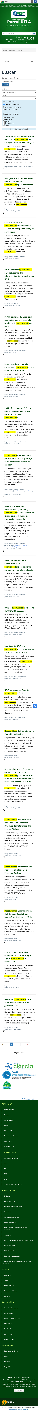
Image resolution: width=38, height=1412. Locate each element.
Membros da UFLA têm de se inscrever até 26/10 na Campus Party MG (19, 649)
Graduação (15, 547)
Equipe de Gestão (20, 40)
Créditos (7, 1362)
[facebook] (16, 37)
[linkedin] (25, 37)
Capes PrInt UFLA (9, 1201)
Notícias (6, 1115)
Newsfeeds (9, 123)
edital (16, 491)
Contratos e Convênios (11, 1217)
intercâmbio (28, 491)
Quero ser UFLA (9, 1286)
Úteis (5, 1356)
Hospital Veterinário (10, 1222)
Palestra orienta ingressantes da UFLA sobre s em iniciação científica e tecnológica (19, 139)
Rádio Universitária (10, 1251)
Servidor (7, 1280)
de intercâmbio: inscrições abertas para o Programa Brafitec (18, 870)
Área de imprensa (25, 42)
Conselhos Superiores (11, 1308)
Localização (8, 1329)
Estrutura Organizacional (12, 1318)
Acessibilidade (10, 5)
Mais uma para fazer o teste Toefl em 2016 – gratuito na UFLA (17, 1002)
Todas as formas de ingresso (13, 1184)
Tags (7, 125)
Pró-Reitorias (8, 1131)
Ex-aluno (7, 1296)
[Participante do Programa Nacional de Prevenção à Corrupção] (7, 1085)
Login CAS (7, 1367)
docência (21, 491)
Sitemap (30, 5)
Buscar (5, 85)
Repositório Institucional (12, 1256)
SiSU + (6, 1169)
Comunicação (8, 1120)
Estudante (7, 1275)
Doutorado (7, 547)
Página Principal (9, 1110)
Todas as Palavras (12, 105)
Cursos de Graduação (11, 1158)
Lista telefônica (19, 1390)
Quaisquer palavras (13, 107)
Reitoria (6, 1125)
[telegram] (30, 37)
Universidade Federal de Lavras (18, 1409)
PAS (5, 1174)
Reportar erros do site (11, 1351)
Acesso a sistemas (10, 1146)
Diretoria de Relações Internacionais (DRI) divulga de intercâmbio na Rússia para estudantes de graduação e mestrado (19, 512)
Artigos (8, 121)
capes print (7, 493)
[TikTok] (28, 37)
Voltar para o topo (29, 1099)
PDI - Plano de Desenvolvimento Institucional (18, 1240)
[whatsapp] (22, 37)
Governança (8, 1141)
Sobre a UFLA (9, 40)
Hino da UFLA (8, 1334)
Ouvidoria (7, 1235)
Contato (15, 42)
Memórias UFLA (9, 1339)
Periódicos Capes (9, 1245)
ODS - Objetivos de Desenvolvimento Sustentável (15, 1229)
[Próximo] (22, 1044)
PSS (5, 1179)
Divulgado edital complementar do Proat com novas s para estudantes (18, 181)
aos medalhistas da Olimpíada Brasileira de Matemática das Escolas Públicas (19, 914)
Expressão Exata (11, 109)
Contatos (9, 119)
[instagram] (19, 37)
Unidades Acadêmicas (11, 1136)
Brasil (4, 2)
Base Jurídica (8, 1324)
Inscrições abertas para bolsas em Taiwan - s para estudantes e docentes (19, 367)
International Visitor (10, 1291)
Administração (8, 1313)
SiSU (5, 1163)
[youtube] (33, 37)
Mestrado (25, 545)
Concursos (7, 1212)
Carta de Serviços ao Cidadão (13, 1207)
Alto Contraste (21, 5)
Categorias (9, 117)
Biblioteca (7, 1196)
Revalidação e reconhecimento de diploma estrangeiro (17, 1262)
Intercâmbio (18, 545)
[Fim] (27, 1044)
